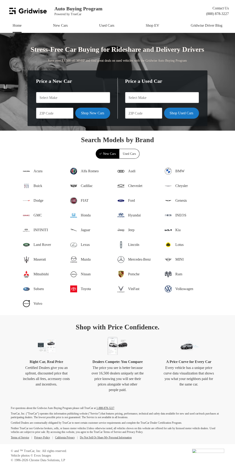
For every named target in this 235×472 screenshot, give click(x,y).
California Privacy (65, 437)
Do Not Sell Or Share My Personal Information (106, 437)
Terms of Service (20, 437)
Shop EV (152, 25)
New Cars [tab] (109, 153)
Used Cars (106, 25)
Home (17, 25)
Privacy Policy (42, 437)
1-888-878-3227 (105, 408)
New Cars (60, 25)
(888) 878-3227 (217, 14)
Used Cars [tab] (129, 153)
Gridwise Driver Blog (206, 25)
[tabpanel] (117, 237)
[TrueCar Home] (208, 452)
